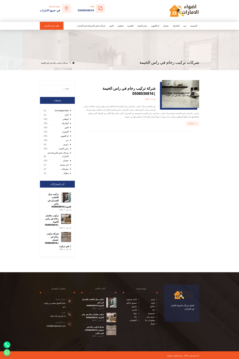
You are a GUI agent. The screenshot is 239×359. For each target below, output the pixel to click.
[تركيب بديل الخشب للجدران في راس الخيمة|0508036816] (66, 197)
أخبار (67, 114)
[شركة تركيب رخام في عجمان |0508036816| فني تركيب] (66, 237)
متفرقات (65, 169)
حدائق (152, 306)
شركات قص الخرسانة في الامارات (58, 154)
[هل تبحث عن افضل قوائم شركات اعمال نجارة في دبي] (184, 10)
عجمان (66, 160)
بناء (153, 310)
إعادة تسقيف (131, 299)
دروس (66, 144)
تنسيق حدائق (131, 303)
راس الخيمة (64, 148)
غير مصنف (64, 164)
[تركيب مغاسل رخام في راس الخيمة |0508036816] (66, 219)
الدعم (134, 310)
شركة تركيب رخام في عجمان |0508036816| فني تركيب (58, 240)
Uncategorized (62, 110)
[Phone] (7, 344)
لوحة (153, 303)
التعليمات (133, 320)
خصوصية (151, 313)
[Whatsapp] (7, 352)
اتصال (152, 323)
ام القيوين (65, 136)
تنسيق (134, 306)
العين (66, 127)
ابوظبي (66, 119)
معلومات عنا (150, 320)
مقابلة (66, 173)
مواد (135, 313)
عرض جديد (150, 316)
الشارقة (65, 123)
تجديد (153, 299)
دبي (67, 140)
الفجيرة (65, 131)
